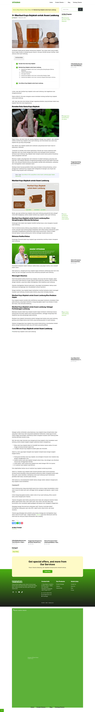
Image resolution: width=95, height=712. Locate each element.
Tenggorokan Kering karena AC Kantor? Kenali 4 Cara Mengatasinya (35, 542)
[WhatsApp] (17, 523)
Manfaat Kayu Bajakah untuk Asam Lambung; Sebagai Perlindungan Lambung (38, 77)
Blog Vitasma (20, 9)
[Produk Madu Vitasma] (35, 263)
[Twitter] (15, 523)
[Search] (80, 9)
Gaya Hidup (28, 9)
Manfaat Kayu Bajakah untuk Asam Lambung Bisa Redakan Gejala (35, 75)
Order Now (47, 571)
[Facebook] (13, 523)
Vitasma (38, 514)
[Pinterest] (22, 523)
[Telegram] (20, 523)
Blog (69, 2)
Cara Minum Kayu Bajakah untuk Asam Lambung (31, 83)
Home (51, 2)
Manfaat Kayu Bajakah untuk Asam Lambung (30, 67)
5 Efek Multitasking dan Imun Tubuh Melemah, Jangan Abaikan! (19, 542)
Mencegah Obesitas (25, 73)
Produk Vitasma (59, 2)
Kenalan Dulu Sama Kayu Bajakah (27, 63)
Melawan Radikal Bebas (26, 72)
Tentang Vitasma (77, 2)
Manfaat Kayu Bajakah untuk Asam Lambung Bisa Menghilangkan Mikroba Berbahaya (37, 70)
